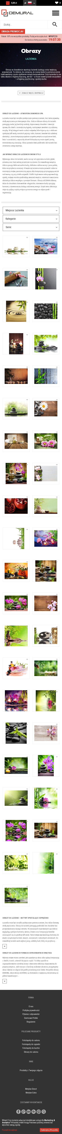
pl (26, 3)
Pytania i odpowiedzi (31, 1014)
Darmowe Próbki (31, 1018)
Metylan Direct (31, 1089)
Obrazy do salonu (31, 1052)
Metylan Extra (31, 1093)
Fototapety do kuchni (31, 1048)
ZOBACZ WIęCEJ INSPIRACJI (32, 93)
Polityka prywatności (31, 1010)
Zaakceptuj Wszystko (49, 1130)
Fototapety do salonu (31, 1040)
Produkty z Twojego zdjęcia (31, 1070)
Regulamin (31, 1022)
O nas (31, 1006)
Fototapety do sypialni (31, 1044)
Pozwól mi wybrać (9, 1130)
